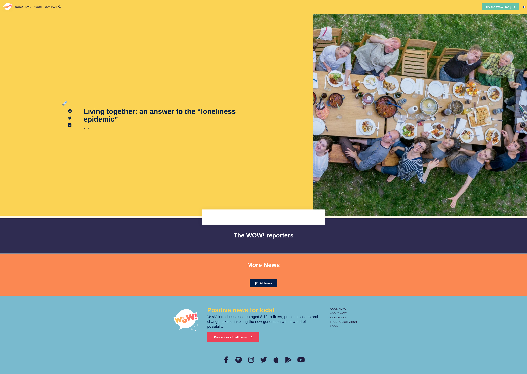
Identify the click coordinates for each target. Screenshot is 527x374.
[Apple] (276, 359)
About (38, 6)
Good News (23, 6)
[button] (500, 6)
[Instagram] (251, 359)
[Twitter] (263, 359)
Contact (51, 6)
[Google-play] (288, 359)
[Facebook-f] (226, 359)
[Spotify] (238, 359)
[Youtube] (301, 359)
